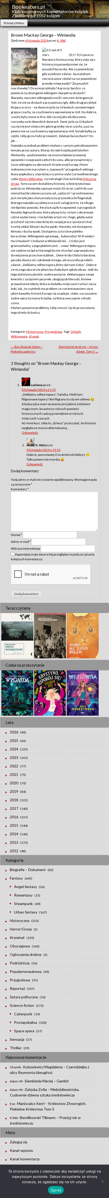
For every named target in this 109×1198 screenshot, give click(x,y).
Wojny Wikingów (31, 179)
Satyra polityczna (24, 997)
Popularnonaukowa (26, 971)
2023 (14, 757)
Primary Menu (14, 23)
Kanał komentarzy (25, 1159)
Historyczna (34, 332)
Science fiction (22, 1005)
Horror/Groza (21, 929)
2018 (14, 800)
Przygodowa (53, 332)
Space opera (24, 1031)
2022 (14, 766)
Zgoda (56, 1190)
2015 (14, 825)
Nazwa (16, 535)
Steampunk (23, 903)
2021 (14, 774)
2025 (14, 740)
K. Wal (61, 40)
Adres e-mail (21, 542)
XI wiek (34, 336)
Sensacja (17, 1039)
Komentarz (20, 489)
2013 (14, 842)
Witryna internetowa (25, 548)
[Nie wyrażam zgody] (102, 1181)
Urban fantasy (25, 912)
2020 (14, 783)
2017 (14, 808)
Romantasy (23, 895)
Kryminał (17, 937)
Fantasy (16, 878)
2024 (14, 749)
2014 (14, 834)
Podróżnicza (20, 963)
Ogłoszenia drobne (26, 954)
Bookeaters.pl (28, 6)
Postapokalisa (25, 1022)
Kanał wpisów (21, 1150)
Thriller (16, 1048)
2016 (14, 817)
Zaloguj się (18, 1142)
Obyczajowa (20, 946)
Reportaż (17, 988)
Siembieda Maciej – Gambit (47, 1081)
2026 (14, 732)
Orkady (75, 332)
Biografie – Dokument (28, 869)
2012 (14, 851)
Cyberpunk (23, 1014)
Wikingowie (19, 336)
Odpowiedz (30, 433)
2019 (14, 791)
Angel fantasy (25, 886)
